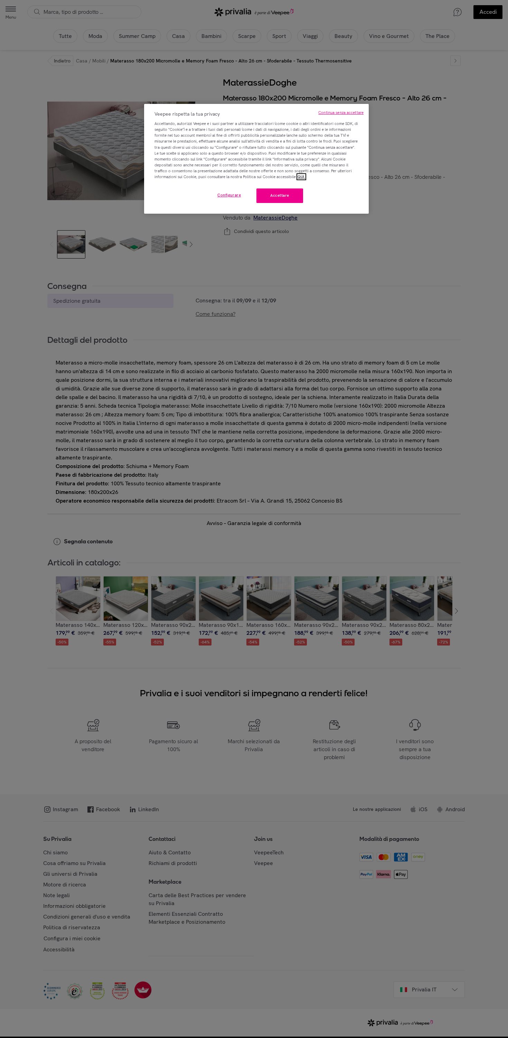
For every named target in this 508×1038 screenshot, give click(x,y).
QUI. (301, 176)
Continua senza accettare (341, 112)
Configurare (229, 195)
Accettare (279, 195)
